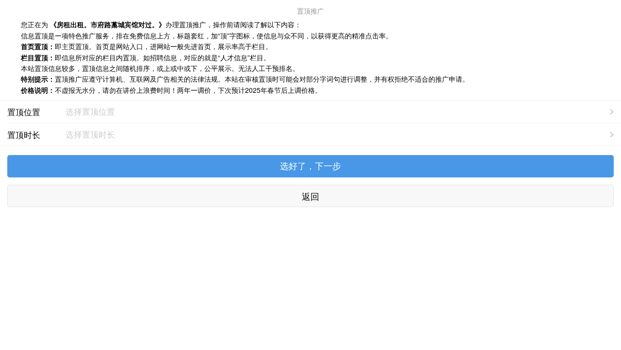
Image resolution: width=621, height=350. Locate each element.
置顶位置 (23, 111)
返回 (310, 196)
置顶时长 (23, 134)
